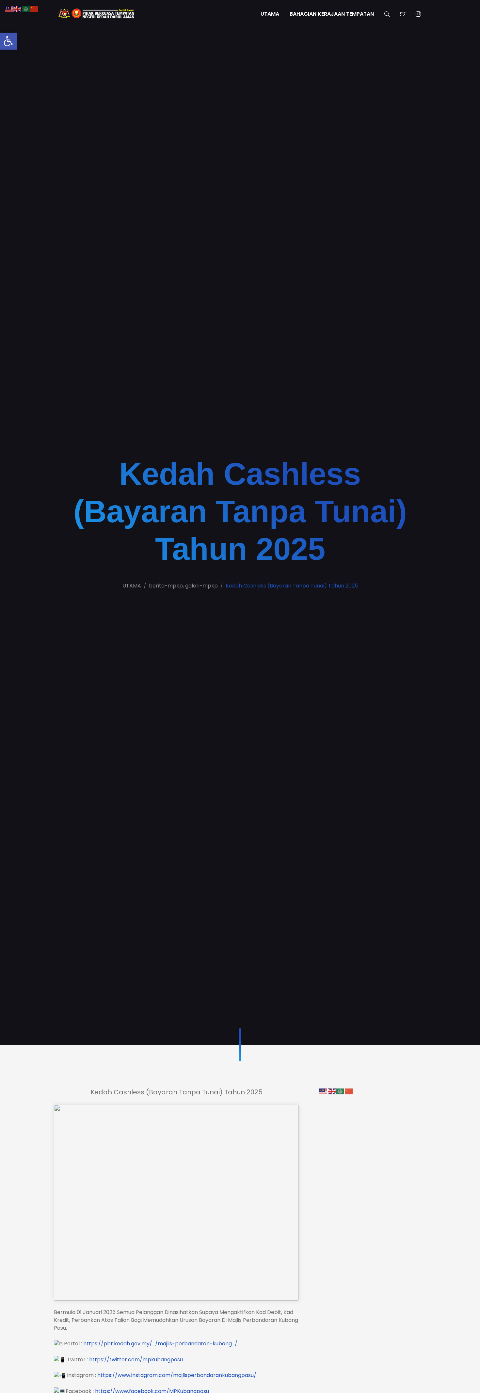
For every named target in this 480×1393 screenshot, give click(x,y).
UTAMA (270, 14)
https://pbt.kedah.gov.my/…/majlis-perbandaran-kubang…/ (160, 1343)
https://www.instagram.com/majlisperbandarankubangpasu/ (176, 1375)
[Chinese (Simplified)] (349, 1091)
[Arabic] (340, 1091)
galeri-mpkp (201, 585)
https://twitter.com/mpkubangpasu (136, 1359)
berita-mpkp (166, 585)
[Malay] (323, 1091)
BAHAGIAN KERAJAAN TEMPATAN (332, 14)
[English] (332, 1091)
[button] (8, 41)
